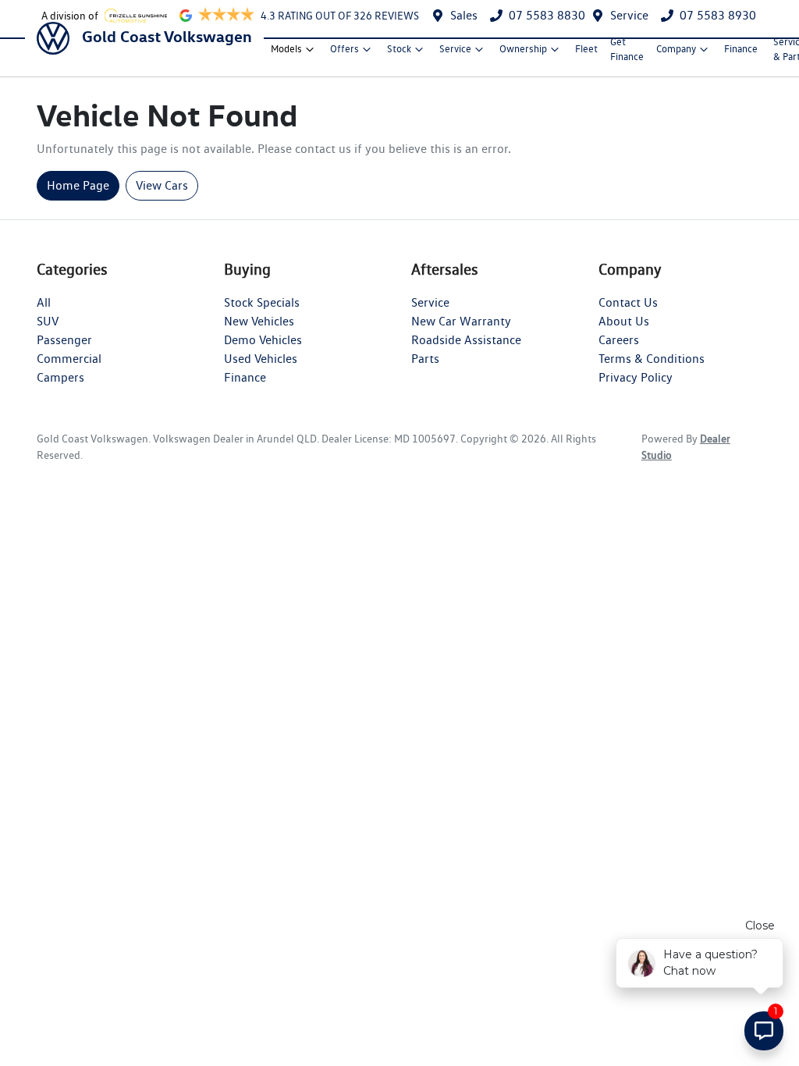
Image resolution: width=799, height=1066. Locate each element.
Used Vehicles (260, 358)
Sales (464, 15)
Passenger (64, 339)
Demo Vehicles (263, 339)
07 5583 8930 (718, 15)
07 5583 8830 (547, 15)
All (44, 302)
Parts (425, 358)
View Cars (162, 185)
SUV (48, 321)
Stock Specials (262, 302)
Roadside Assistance (466, 339)
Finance (741, 49)
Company (676, 49)
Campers (60, 377)
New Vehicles (259, 321)
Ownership (523, 49)
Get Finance (627, 49)
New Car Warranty (461, 321)
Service (629, 15)
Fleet (586, 49)
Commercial (69, 358)
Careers (618, 339)
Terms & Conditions (651, 358)
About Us (623, 321)
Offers (344, 49)
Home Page (78, 185)
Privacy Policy (635, 377)
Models (286, 49)
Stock (399, 49)
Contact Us (628, 302)
